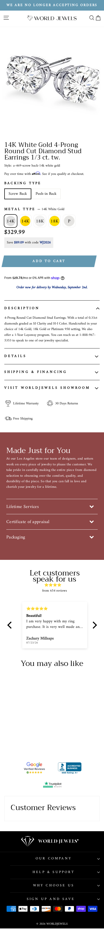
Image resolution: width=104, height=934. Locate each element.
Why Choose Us (53, 885)
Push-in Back (46, 193)
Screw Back (18, 193)
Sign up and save (51, 899)
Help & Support (54, 872)
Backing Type (22, 183)
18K (40, 221)
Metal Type (34, 209)
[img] (55, 585)
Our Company (54, 858)
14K (11, 221)
